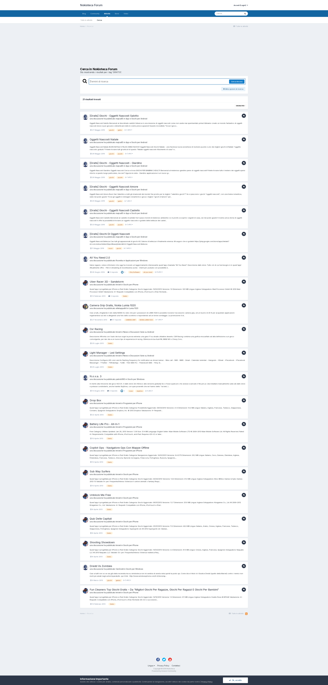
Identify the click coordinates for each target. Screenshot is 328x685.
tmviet (118, 284)
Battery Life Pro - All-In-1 (104, 424)
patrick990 (120, 379)
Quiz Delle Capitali (101, 518)
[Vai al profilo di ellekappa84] (85, 306)
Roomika (119, 260)
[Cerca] (245, 14)
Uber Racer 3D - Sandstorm (107, 281)
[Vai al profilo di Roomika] (85, 259)
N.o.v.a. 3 (95, 376)
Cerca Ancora (236, 82)
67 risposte (116, 320)
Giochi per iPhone (130, 284)
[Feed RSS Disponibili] (246, 614)
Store (117, 14)
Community (94, 14)
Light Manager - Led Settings (107, 352)
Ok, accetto (236, 680)
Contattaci (176, 666)
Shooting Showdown (102, 542)
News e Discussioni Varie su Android (138, 332)
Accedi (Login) (240, 5)
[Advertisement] (126, 49)
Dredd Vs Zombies (101, 566)
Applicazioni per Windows (137, 260)
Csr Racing (96, 329)
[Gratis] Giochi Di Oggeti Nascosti (110, 233)
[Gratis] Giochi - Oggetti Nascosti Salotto (114, 115)
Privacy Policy (163, 666)
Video (126, 14)
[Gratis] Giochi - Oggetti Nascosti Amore (114, 186)
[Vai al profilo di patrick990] (85, 377)
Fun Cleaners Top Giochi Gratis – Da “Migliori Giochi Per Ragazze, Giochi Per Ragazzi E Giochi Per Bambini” (154, 589)
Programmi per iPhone (132, 403)
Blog (84, 14)
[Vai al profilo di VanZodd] (85, 567)
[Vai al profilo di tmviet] (85, 283)
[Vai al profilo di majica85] (85, 117)
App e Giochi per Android (136, 119)
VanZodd (120, 569)
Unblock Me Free (100, 495)
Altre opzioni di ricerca (234, 89)
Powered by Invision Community (164, 671)
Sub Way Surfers (100, 471)
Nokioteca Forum (91, 5)
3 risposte (113, 272)
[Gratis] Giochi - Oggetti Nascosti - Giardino (116, 163)
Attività (107, 14)
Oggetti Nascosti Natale (104, 139)
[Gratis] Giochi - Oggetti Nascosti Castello (115, 210)
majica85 (119, 119)
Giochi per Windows (136, 379)
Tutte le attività (86, 20)
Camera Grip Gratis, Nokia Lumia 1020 (113, 305)
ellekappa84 (121, 308)
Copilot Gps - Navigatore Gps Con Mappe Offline (119, 447)
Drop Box (95, 400)
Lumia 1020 (133, 308)
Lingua (151, 666)
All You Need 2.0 (100, 257)
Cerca (99, 20)
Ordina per (240, 106)
